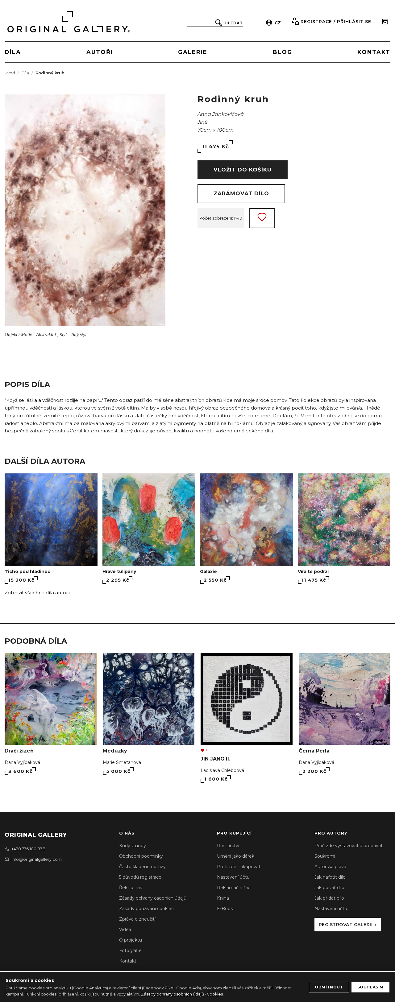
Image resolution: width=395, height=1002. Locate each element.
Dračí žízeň (19, 751)
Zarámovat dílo (241, 193)
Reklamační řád (234, 887)
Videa (125, 929)
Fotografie (130, 950)
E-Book (225, 908)
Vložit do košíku (243, 170)
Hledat (234, 23)
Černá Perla (314, 751)
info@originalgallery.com (36, 859)
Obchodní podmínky (141, 856)
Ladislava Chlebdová (222, 770)
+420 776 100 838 (28, 848)
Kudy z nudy (132, 845)
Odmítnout (329, 987)
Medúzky (115, 751)
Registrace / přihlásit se (336, 21)
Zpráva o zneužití (137, 919)
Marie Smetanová (122, 762)
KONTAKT (373, 52)
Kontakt (127, 961)
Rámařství (228, 845)
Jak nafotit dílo (330, 877)
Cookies (215, 994)
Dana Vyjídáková (22, 762)
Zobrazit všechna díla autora (37, 593)
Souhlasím (370, 987)
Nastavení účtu (233, 877)
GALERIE (192, 52)
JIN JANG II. (215, 759)
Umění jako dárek (235, 856)
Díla (25, 72)
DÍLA (13, 52)
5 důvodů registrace (140, 877)
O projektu (130, 940)
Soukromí (324, 856)
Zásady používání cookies (146, 908)
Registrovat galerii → (348, 924)
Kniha (223, 898)
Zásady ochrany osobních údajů (152, 898)
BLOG (282, 52)
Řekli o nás (130, 887)
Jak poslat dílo (329, 887)
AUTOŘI (99, 52)
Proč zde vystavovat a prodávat (348, 845)
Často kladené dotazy (142, 866)
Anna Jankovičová (221, 114)
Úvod (10, 72)
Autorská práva (330, 866)
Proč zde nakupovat (238, 866)
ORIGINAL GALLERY (36, 834)
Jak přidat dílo (329, 898)
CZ (278, 23)
